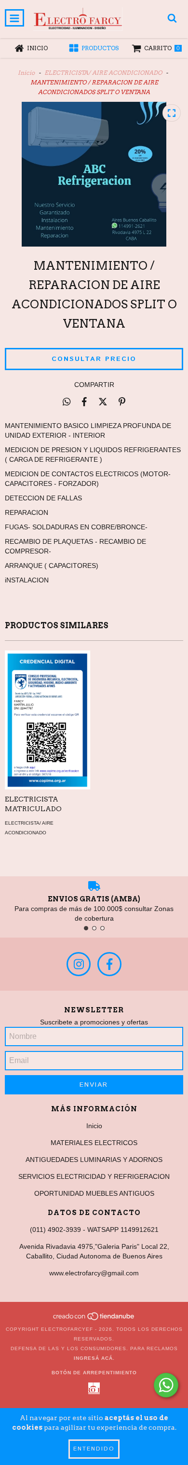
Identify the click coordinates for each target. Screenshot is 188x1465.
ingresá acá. (94, 1358)
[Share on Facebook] (84, 401)
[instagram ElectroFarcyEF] (79, 964)
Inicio (26, 72)
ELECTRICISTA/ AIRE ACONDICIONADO (103, 72)
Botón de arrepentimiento (94, 1372)
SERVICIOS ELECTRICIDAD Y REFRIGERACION (94, 1176)
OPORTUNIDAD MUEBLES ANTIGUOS (94, 1193)
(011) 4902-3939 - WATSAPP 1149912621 (94, 1229)
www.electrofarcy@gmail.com (94, 1273)
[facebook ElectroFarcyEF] (109, 964)
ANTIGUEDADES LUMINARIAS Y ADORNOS (94, 1159)
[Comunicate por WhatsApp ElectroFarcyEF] (166, 1385)
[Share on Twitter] (103, 401)
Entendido (94, 1449)
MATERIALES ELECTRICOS (94, 1143)
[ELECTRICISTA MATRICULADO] (48, 719)
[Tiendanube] (94, 1319)
